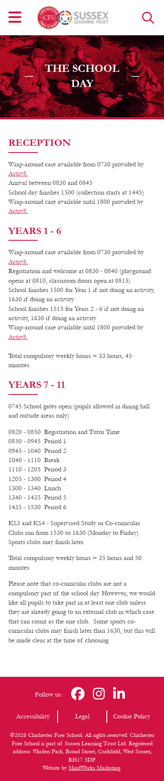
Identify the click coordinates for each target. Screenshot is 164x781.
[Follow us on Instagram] (99, 694)
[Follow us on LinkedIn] (119, 694)
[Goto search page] (148, 17)
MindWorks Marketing (94, 768)
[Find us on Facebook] (78, 694)
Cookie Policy (131, 716)
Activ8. (18, 173)
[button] (15, 17)
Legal (82, 716)
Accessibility (33, 716)
